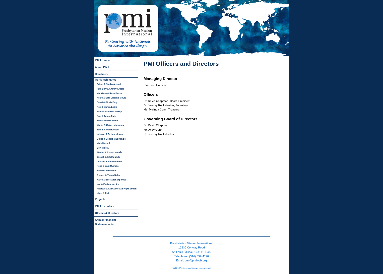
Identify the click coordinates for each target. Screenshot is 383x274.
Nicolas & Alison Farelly (109, 111)
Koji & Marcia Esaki (107, 107)
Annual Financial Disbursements (105, 222)
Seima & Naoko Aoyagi (109, 84)
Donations (101, 74)
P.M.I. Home (102, 60)
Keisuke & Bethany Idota (110, 134)
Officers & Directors (107, 213)
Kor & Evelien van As (108, 184)
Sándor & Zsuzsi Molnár (109, 152)
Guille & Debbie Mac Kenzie (111, 139)
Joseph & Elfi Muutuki (108, 157)
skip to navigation (149, 58)
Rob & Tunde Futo (106, 116)
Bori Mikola (103, 148)
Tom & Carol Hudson (108, 129)
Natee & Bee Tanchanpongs (111, 179)
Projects (100, 199)
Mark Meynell (103, 143)
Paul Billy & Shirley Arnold (110, 89)
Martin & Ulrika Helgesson (110, 125)
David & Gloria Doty (107, 102)
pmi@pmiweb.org (196, 260)
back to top (191, 233)
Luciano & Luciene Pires (109, 161)
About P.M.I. (102, 67)
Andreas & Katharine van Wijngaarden (117, 188)
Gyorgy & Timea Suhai (108, 175)
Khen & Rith (103, 193)
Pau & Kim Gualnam (107, 120)
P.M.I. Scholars (104, 206)
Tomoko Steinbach (106, 170)
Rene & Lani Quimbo (108, 166)
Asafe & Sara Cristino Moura (111, 98)
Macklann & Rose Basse (109, 93)
